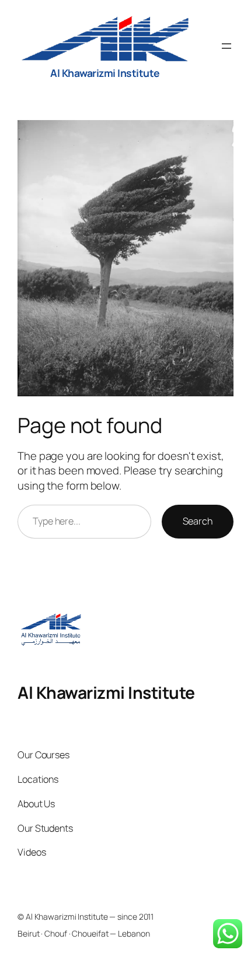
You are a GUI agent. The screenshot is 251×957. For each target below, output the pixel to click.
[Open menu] (226, 46)
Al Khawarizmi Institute (105, 73)
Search (197, 521)
